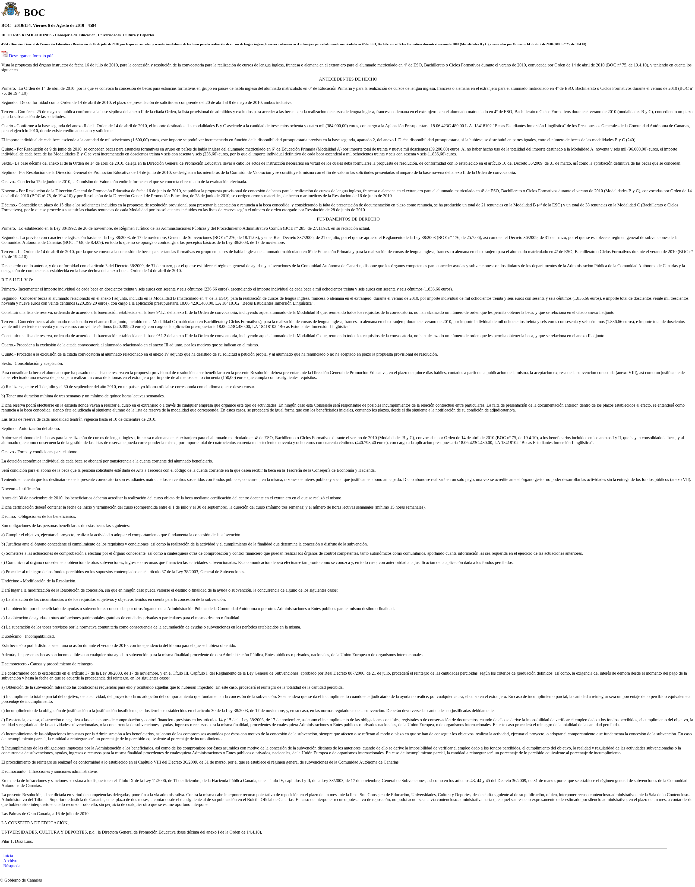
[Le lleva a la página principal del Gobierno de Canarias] (11, 10)
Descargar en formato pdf (31, 55)
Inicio (8, 855)
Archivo (10, 860)
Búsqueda (11, 865)
